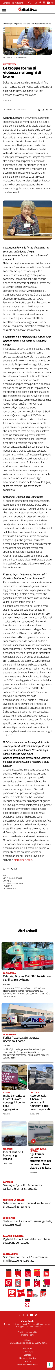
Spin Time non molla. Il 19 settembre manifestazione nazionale (25, 1258)
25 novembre (9, 888)
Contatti (6, 3)
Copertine (18, 23)
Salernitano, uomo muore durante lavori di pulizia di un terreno (27, 1204)
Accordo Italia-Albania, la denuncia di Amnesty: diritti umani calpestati (40, 1102)
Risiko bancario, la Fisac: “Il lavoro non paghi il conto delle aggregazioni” (14, 1102)
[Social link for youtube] (48, 3)
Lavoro (27, 23)
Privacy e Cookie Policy (27, 1364)
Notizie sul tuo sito (27, 1358)
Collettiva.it (27, 1321)
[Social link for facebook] (40, 3)
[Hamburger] (4, 10)
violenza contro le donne (12, 879)
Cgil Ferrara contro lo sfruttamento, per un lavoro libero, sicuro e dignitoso (40, 1160)
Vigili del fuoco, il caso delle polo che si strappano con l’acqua (26, 1240)
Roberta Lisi (7, 100)
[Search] (29, 3)
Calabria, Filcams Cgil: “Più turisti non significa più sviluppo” (27, 978)
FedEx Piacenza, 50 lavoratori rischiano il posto (22, 1039)
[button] (39, 110)
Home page (7, 23)
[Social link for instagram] (44, 3)
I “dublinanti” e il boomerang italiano (13, 1155)
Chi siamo (27, 1348)
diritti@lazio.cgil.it (23, 859)
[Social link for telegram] (52, 3)
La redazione (17, 3)
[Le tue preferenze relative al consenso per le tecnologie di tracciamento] (50, 1365)
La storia (27, 1361)
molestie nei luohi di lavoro (13, 884)
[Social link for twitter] (36, 3)
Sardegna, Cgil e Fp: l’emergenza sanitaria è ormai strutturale (22, 1186)
